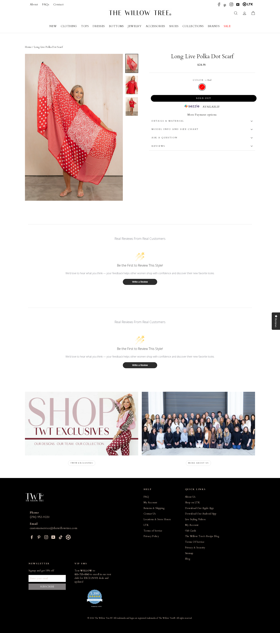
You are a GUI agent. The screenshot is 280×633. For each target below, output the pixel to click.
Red (202, 87)
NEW (53, 26)
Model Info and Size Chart (175, 129)
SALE (227, 26)
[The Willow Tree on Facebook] (219, 5)
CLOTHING (69, 26)
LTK (146, 525)
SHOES (173, 26)
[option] (74, 127)
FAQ (146, 496)
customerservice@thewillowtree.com (53, 528)
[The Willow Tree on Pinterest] (224, 5)
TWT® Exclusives (81, 463)
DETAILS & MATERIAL (168, 120)
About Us (190, 496)
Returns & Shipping (154, 508)
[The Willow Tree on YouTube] (237, 5)
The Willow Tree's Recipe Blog (202, 536)
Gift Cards (190, 530)
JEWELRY (134, 26)
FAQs (45, 4)
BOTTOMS (116, 26)
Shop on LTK (192, 502)
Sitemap (189, 553)
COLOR (202, 80)
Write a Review (140, 281)
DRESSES (99, 26)
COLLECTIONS (193, 26)
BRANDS (214, 26)
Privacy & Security (195, 547)
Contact (58, 4)
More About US (198, 463)
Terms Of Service (194, 541)
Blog (187, 558)
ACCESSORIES (155, 26)
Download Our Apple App (199, 508)
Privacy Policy (151, 536)
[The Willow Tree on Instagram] (231, 5)
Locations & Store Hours (157, 519)
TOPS (85, 26)
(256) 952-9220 (39, 517)
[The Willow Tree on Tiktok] (61, 537)
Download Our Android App (200, 513)
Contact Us (150, 513)
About (34, 4)
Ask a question (164, 137)
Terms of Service (153, 530)
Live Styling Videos (195, 519)
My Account (150, 502)
